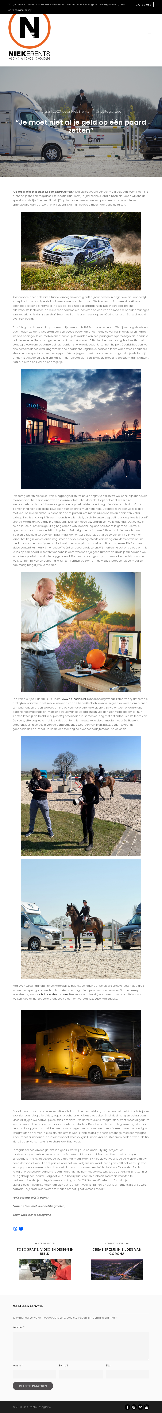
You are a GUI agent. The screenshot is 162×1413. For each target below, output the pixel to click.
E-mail (64, 1365)
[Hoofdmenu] (150, 33)
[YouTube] (146, 1407)
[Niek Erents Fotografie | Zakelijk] (29, 33)
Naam (18, 1365)
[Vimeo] (140, 1407)
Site (108, 1365)
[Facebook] (127, 1407)
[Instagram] (134, 1407)
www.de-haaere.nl (74, 699)
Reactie (19, 1327)
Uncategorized (109, 111)
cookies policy (23, 10)
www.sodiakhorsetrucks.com (49, 994)
